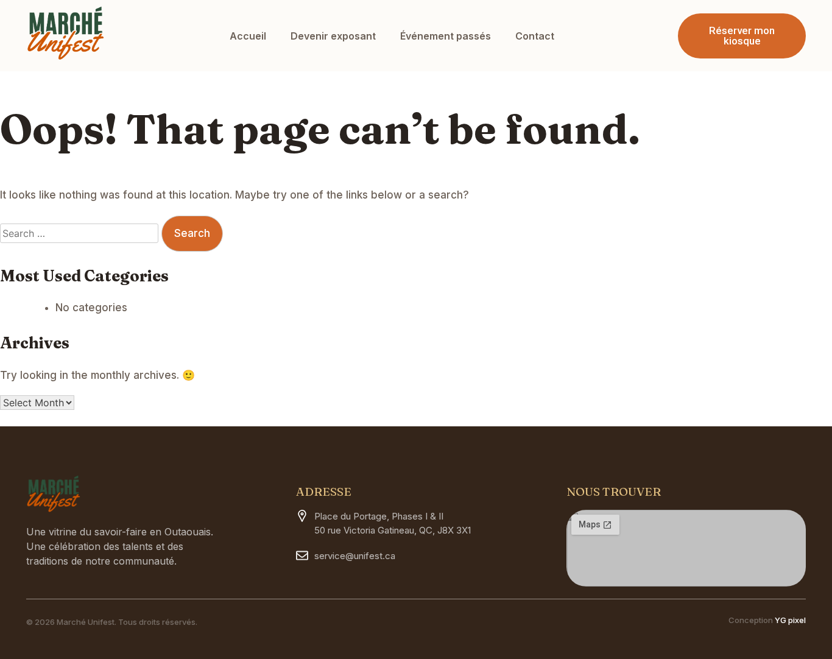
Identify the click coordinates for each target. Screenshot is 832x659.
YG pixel (790, 620)
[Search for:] (80, 233)
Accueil (248, 36)
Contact (534, 36)
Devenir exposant (333, 36)
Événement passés (445, 36)
